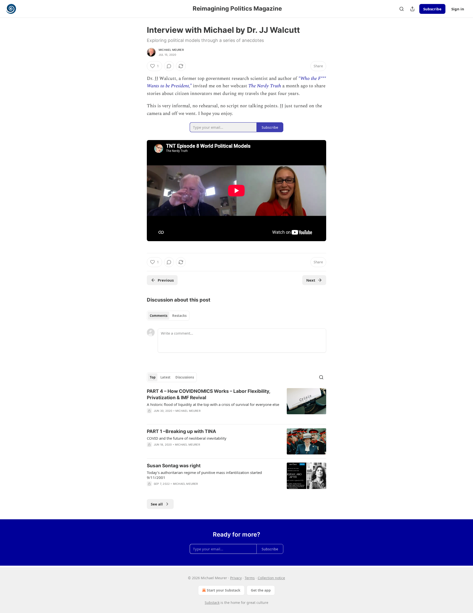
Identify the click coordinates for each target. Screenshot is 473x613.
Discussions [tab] (184, 377)
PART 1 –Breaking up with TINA (181, 431)
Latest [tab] (165, 377)
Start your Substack (223, 590)
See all (157, 504)
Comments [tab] (158, 315)
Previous (166, 280)
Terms (250, 578)
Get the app (261, 590)
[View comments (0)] (169, 66)
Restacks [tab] (179, 315)
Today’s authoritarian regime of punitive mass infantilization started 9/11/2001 (204, 475)
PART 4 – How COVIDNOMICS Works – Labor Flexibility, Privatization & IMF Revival (208, 394)
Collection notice (271, 578)
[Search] (401, 9)
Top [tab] (152, 377)
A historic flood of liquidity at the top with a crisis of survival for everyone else (213, 404)
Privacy (236, 578)
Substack (212, 602)
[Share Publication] (412, 9)
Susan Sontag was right (174, 466)
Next (310, 280)
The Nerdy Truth (264, 86)
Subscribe (432, 8)
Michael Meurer (171, 50)
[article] (236, 404)
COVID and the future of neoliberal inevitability (186, 438)
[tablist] (168, 316)
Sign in (457, 8)
